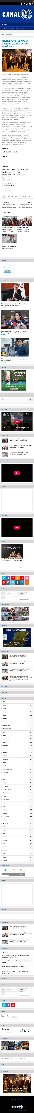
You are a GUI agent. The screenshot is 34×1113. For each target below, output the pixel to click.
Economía (5, 752)
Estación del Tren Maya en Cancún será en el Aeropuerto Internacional (16, 644)
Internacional (5, 786)
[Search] (30, 399)
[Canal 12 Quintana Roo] (17, 14)
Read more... (4, 307)
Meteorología (5, 803)
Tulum (4, 843)
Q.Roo (4, 827)
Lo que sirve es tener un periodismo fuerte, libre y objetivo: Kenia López (23, 229)
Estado (4, 762)
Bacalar (4, 705)
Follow (15, 1017)
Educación (5, 756)
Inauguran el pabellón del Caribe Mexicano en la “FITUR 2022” (8, 185)
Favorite (14, 1020)
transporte (5, 840)
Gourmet (4, 776)
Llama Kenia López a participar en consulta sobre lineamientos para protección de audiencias (14, 332)
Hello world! (5, 952)
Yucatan (4, 857)
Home (2, 34)
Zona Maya (5, 860)
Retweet (8, 1020)
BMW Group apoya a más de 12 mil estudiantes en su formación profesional (15, 359)
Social (4, 833)
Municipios (5, 806)
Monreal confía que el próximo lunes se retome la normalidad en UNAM (9, 246)
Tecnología (5, 837)
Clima (4, 732)
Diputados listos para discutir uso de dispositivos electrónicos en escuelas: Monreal (14, 304)
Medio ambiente (6, 799)
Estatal (4, 766)
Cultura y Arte (5, 739)
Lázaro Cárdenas (6, 793)
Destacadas (5, 745)
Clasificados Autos (6, 725)
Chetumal (5, 718)
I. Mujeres (5, 783)
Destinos (4, 749)
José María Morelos (7, 789)
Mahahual (5, 796)
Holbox (4, 779)
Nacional (8, 34)
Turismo (4, 847)
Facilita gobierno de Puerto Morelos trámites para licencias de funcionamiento (15, 967)
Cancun (4, 715)
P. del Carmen (6, 816)
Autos (4, 702)
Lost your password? (24, 599)
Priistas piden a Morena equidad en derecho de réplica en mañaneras (8, 229)
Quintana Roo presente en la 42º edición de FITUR (23, 171)
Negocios (5, 813)
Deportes (4, 742)
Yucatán (4, 854)
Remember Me (22, 596)
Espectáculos (5, 759)
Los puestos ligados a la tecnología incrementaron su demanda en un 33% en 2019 (16, 956)
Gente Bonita (5, 772)
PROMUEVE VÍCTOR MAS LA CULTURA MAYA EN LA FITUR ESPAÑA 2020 (16, 972)
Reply (4, 1020)
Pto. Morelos (5, 823)
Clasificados (5, 722)
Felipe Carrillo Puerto (7, 769)
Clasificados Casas (7, 729)
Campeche (5, 712)
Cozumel (4, 735)
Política (4, 820)
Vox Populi (5, 850)
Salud (4, 830)
